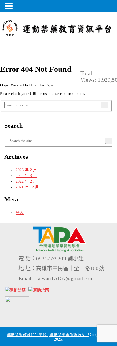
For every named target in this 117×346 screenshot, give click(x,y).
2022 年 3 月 (26, 176)
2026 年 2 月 (26, 170)
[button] (10, 6)
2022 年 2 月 (26, 181)
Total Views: (89, 76)
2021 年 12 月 (27, 187)
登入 (20, 213)
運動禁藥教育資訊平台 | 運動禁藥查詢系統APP (48, 335)
